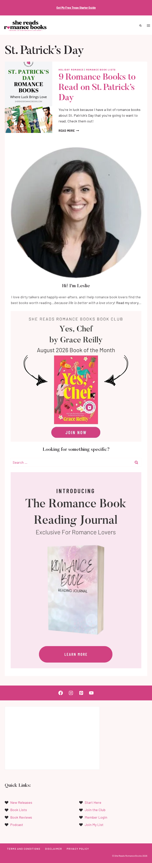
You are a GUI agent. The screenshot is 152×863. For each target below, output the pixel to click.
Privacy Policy (78, 848)
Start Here (93, 802)
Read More (69, 130)
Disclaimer (53, 848)
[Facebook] (60, 692)
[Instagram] (70, 692)
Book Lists (18, 810)
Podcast (16, 824)
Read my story (127, 302)
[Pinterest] (81, 692)
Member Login (96, 817)
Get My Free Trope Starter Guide (76, 7)
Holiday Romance (71, 69)
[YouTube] (91, 692)
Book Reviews (21, 817)
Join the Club (95, 810)
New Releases (21, 802)
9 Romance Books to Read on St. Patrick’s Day (97, 88)
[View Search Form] (140, 25)
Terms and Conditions (23, 848)
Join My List (94, 824)
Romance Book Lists (101, 69)
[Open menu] (148, 26)
